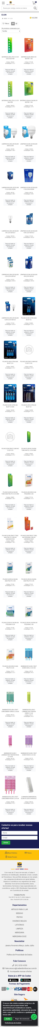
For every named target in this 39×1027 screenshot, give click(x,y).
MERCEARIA (19, 933)
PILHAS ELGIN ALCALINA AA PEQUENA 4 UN (10, 623)
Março (21, 946)
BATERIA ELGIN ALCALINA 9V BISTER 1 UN (29, 101)
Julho (32, 946)
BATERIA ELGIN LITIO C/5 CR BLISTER (10, 101)
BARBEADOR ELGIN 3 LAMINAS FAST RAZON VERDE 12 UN (29, 711)
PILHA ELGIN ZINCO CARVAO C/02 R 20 (10, 449)
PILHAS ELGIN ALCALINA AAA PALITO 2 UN (28, 580)
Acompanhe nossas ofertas (21, 971)
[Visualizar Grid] (13, 23)
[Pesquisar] (35, 8)
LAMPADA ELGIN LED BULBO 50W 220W (28, 144)
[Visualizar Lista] (16, 23)
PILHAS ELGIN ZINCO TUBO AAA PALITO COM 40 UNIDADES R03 (10, 537)
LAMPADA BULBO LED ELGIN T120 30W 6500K (10, 188)
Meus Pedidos (12, 853)
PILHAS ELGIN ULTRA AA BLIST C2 (29, 405)
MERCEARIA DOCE (19, 936)
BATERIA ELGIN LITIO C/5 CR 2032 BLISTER (10, 57)
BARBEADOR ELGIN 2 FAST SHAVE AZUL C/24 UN (29, 667)
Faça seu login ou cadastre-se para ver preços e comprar (10, 72)
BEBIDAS (19, 913)
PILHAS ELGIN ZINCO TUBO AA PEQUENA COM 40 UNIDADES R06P (29, 537)
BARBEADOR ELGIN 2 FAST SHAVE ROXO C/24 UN (29, 754)
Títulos (29, 853)
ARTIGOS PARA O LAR (19, 909)
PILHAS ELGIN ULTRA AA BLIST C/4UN (10, 405)
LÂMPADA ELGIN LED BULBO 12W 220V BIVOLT (10, 275)
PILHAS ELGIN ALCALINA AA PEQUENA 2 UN (28, 623)
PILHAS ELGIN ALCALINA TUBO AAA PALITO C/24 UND (10, 493)
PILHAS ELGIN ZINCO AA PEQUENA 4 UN (29, 493)
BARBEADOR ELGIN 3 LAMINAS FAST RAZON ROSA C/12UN (10, 754)
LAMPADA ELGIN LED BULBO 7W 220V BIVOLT (10, 231)
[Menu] (3, 3)
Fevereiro (15, 946)
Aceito (8, 1019)
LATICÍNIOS (19, 925)
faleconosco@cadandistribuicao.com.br (21, 968)
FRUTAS (19, 917)
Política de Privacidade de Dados (19, 955)
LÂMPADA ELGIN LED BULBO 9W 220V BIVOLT (28, 275)
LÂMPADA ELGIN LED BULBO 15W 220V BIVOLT (28, 231)
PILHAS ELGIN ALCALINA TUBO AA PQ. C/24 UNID (28, 449)
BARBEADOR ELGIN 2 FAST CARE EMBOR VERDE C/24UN (10, 710)
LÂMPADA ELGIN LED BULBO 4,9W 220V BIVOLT (10, 318)
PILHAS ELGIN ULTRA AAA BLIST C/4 (10, 362)
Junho (26, 946)
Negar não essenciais (22, 1019)
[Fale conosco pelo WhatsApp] (34, 1017)
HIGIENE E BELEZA (19, 921)
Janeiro (8, 946)
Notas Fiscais (12, 857)
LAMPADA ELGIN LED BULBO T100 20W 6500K (28, 188)
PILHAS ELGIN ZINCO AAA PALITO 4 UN (10, 667)
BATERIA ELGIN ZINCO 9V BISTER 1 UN (28, 57)
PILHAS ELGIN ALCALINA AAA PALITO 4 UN (10, 580)
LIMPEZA (19, 929)
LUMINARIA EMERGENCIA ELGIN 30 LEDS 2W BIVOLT (29, 797)
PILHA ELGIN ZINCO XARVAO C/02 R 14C (28, 362)
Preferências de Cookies (13, 1023)
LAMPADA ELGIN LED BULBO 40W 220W (10, 144)
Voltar (34, 18)
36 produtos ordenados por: (11, 28)
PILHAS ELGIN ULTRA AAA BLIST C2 (29, 318)
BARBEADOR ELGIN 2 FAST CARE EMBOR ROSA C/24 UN (10, 797)
